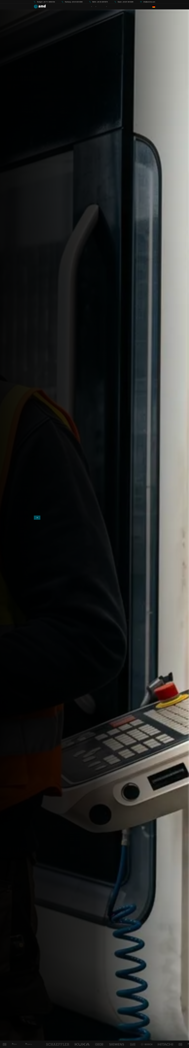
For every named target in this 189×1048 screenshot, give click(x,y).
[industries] (95, 6)
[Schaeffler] (149, 1044)
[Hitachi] (81, 1044)
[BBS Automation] (108, 1044)
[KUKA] (174, 1044)
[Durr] (49, 1044)
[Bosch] (63, 1044)
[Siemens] (33, 1044)
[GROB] (15, 1044)
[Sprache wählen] (153, 7)
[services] (91, 6)
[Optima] (123, 1044)
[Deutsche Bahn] (96, 1044)
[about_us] (106, 6)
